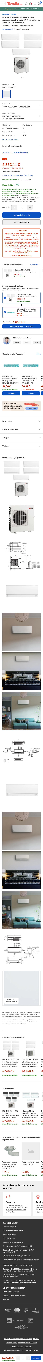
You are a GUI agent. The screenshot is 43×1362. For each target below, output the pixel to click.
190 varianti (6, 152)
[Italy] (30, 3)
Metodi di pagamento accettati (13, 1242)
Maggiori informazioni (22, 195)
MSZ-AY (13, 14)
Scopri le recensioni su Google (27, 9)
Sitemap (6, 1299)
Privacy (36, 1350)
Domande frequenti (9, 1227)
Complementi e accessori (20, 152)
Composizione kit (7, 29)
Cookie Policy (28, 1350)
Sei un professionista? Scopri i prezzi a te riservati (17, 175)
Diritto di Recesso (17, 1346)
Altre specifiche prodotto (10, 139)
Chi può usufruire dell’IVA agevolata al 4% (17, 1256)
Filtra (39, 354)
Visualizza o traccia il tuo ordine (13, 1231)
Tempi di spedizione (9, 1235)
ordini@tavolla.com (21, 252)
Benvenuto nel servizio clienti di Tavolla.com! (18, 1339)
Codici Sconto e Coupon (11, 1292)
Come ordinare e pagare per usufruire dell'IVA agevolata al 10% (18, 1251)
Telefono (17, 342)
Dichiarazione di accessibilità (13, 1350)
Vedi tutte (34, 265)
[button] (21, 77)
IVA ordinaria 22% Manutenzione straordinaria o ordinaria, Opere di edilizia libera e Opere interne (19, 1281)
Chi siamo (36, 1339)
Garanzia (28, 1346)
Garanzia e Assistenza (22, 29)
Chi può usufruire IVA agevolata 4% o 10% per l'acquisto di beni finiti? (18, 1276)
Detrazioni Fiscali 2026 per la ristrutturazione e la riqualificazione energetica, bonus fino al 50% (20, 1270)
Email (36, 342)
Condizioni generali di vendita (27, 1342)
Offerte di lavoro (11, 1342)
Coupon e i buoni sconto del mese (14, 1296)
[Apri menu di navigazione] (3, 3)
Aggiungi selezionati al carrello (21, 326)
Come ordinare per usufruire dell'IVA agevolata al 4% (21, 1260)
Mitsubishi (5, 14)
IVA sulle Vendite (9, 1238)
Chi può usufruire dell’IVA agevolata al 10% (17, 1246)
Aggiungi (36, 1358)
